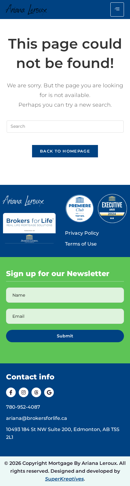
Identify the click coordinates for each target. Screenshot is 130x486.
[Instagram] (23, 392)
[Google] (49, 392)
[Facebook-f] (11, 392)
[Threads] (36, 392)
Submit (65, 336)
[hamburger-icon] (117, 9)
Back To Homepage (65, 151)
